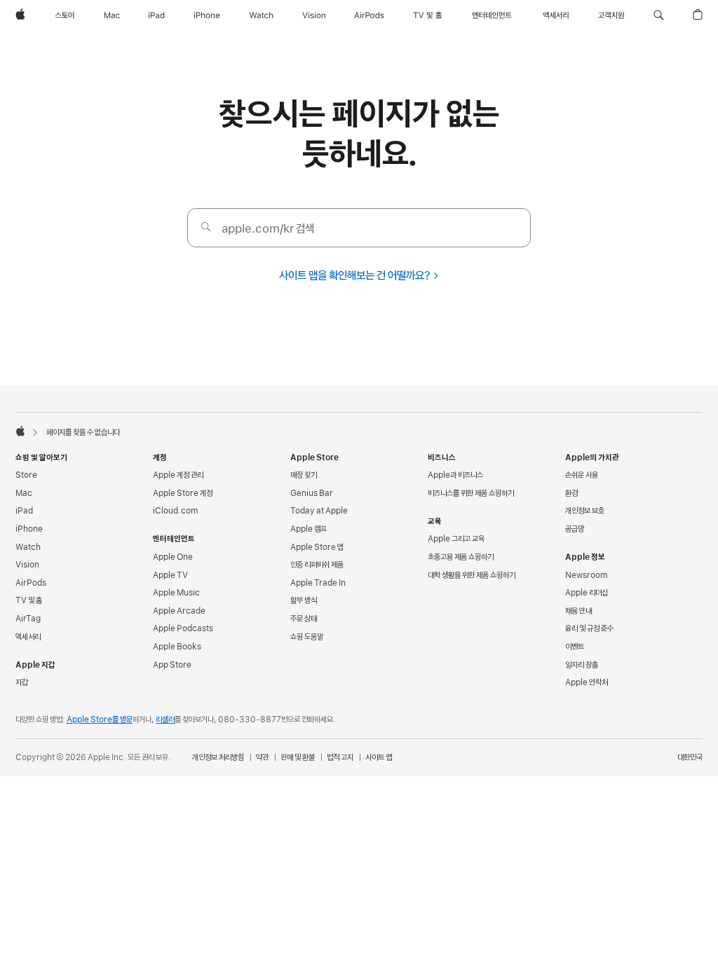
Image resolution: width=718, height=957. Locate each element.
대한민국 (690, 757)
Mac (23, 493)
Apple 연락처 (586, 682)
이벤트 (574, 647)
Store (26, 475)
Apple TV (170, 575)
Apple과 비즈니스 (455, 475)
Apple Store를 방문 (100, 719)
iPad (24, 511)
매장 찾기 (303, 475)
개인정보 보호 (584, 511)
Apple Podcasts (183, 628)
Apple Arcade (179, 611)
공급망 (574, 529)
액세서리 (28, 637)
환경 (571, 493)
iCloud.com (175, 511)
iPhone (29, 529)
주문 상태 (303, 619)
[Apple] (20, 431)
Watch (28, 547)
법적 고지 (340, 757)
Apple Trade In (318, 583)
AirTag (28, 619)
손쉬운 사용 (581, 475)
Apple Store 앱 (317, 547)
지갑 (21, 682)
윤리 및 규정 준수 (589, 628)
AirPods (30, 583)
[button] (659, 15)
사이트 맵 (378, 757)
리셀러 (165, 719)
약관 (262, 757)
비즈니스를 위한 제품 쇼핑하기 (471, 493)
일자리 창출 (581, 665)
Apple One (173, 557)
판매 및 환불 (297, 757)
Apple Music (176, 593)
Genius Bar (311, 493)
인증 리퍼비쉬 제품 (317, 565)
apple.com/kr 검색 (268, 228)
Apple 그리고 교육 (456, 539)
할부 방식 (303, 600)
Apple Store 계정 (182, 493)
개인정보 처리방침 (218, 757)
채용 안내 (578, 611)
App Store (172, 665)
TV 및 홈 (28, 600)
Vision (27, 565)
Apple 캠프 (308, 529)
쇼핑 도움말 (306, 637)
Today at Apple (319, 511)
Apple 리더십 (586, 593)
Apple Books (177, 647)
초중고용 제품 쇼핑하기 (461, 557)
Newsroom (586, 575)
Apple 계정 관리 (178, 475)
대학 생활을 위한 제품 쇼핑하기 (471, 575)
